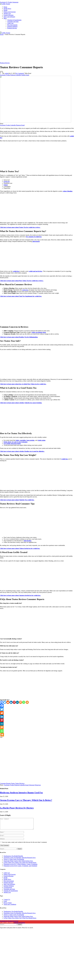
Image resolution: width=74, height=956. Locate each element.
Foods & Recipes (8, 15)
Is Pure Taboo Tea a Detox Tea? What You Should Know (20, 862)
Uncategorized (8, 887)
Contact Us (7, 899)
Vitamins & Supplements (14, 20)
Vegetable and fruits (12, 21)
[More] (27, 702)
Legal (5, 901)
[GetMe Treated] (5, 4)
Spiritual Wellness (12, 26)
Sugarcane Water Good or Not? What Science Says (18, 861)
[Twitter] (4, 702)
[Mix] (20, 702)
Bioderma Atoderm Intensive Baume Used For (21, 792)
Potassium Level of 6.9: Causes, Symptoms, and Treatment (20, 865)
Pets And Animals (12, 25)
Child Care (10, 23)
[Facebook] (1, 702)
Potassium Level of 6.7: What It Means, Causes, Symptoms (20, 864)
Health (5, 10)
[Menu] (0, 31)
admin (6, 73)
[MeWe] (17, 702)
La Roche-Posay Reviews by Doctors (17, 808)
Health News (7, 8)
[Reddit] (7, 702)
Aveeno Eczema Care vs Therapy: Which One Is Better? (26, 800)
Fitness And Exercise (10, 12)
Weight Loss (7, 13)
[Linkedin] (11, 702)
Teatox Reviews (19, 783)
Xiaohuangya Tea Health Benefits (13, 856)
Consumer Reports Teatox (7, 783)
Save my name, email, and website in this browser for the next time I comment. (24, 842)
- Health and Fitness (19, 922)
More (5, 18)
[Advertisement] (37, 48)
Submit (19, 924)
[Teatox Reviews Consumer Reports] (35, 122)
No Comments (20, 73)
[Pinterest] (14, 702)
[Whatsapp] (23, 702)
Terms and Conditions (10, 904)
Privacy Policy (8, 903)
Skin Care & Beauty (9, 16)
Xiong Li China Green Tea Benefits (14, 859)
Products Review (12, 28)
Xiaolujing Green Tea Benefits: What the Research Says (20, 857)
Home (5, 7)
